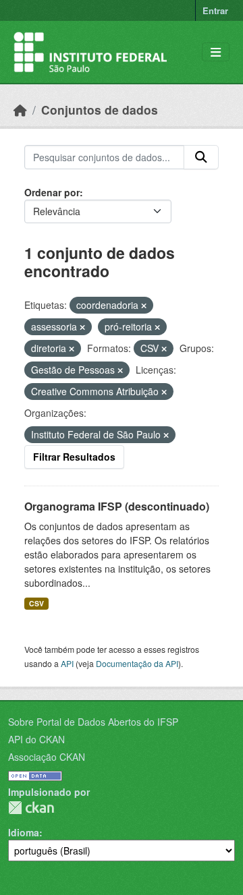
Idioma (23, 832)
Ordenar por (52, 192)
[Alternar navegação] (216, 52)
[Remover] (143, 305)
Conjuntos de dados (99, 109)
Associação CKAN (46, 756)
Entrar (215, 10)
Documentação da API (137, 663)
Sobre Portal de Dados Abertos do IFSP (93, 721)
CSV (36, 603)
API (67, 663)
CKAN (31, 808)
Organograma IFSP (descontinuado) (116, 506)
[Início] (20, 109)
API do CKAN (36, 739)
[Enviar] (201, 157)
